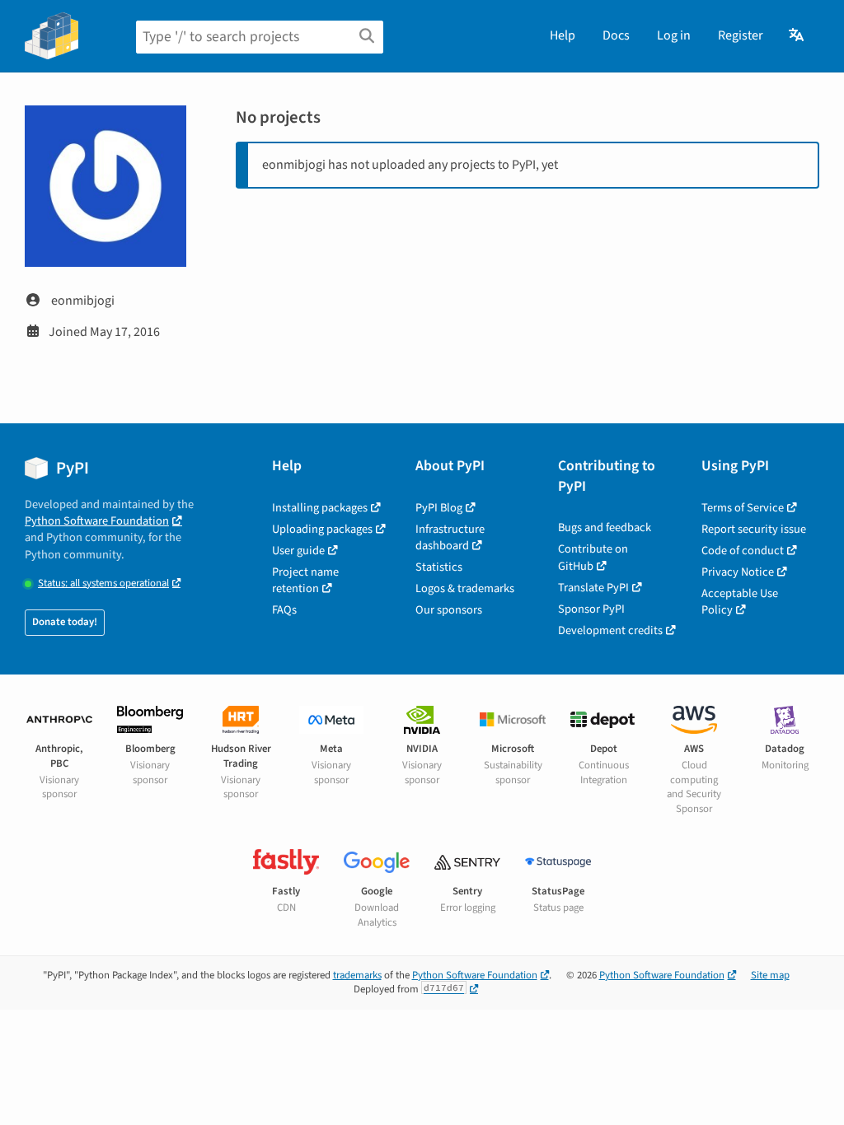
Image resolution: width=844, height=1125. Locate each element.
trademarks (357, 975)
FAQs (284, 610)
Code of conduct (742, 550)
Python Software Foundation (97, 521)
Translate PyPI (593, 587)
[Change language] (797, 35)
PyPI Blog (438, 507)
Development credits (610, 630)
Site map (770, 975)
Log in (674, 35)
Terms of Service (742, 507)
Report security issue (753, 529)
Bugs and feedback (604, 527)
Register (740, 35)
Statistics (438, 567)
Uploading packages (322, 529)
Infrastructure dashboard (450, 537)
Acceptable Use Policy (739, 602)
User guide (298, 550)
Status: (103, 584)
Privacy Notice (737, 572)
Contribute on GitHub (593, 557)
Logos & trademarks (464, 588)
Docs (616, 35)
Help (562, 35)
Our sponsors (448, 610)
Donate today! (64, 621)
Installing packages (320, 507)
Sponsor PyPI (591, 609)
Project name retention (305, 580)
